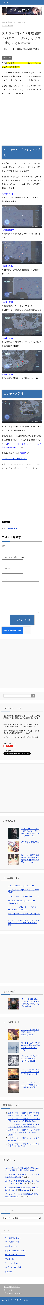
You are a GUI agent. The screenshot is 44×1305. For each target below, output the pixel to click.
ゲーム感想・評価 (12, 1242)
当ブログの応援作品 (13, 1267)
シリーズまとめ (11, 1263)
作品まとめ (9, 1259)
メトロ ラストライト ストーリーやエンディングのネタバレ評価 (30, 1085)
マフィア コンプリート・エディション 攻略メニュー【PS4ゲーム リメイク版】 (23, 922)
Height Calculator (27, 1170)
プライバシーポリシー (13, 1293)
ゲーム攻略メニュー (13, 1238)
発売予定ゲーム (11, 1246)
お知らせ (8, 1272)
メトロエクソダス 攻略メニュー (21, 886)
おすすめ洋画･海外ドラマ (15, 1250)
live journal (24, 1190)
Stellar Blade (7, 58)
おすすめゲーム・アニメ (15, 1255)
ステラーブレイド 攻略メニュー (14, 459)
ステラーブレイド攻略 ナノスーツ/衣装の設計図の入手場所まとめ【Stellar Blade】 (24, 1132)
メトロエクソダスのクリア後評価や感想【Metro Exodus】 (30, 1058)
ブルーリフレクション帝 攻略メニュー (23, 896)
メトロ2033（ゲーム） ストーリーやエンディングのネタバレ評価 (30, 1071)
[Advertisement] (22, 119)
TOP (15, 22)
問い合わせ (8, 1290)
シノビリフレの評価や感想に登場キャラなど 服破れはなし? (30, 1032)
